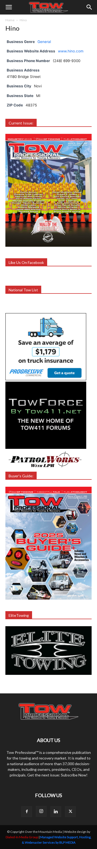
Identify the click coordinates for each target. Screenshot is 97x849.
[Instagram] (41, 811)
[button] (8, 7)
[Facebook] (26, 811)
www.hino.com (71, 51)
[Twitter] (70, 811)
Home (10, 20)
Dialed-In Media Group (22, 837)
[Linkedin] (55, 811)
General (44, 42)
